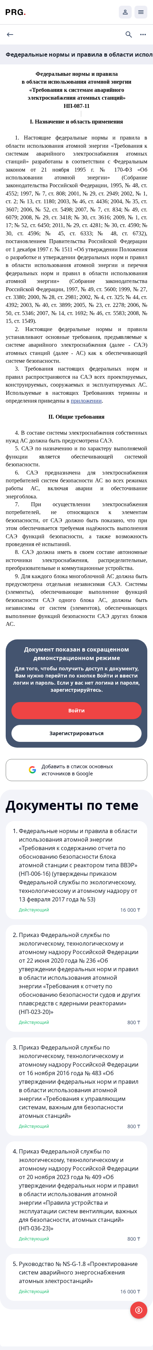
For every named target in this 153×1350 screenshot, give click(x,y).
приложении (86, 401)
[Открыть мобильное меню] (140, 12)
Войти (76, 710)
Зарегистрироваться (76, 733)
